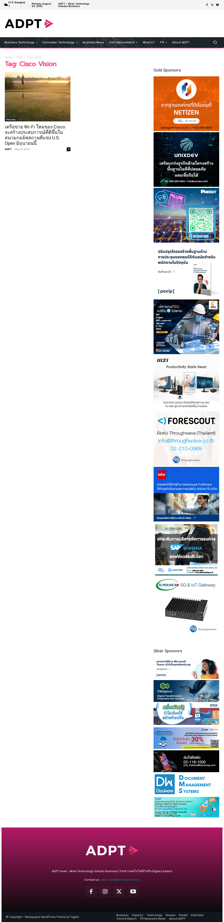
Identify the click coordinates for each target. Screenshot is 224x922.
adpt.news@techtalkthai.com (120, 879)
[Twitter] (212, 5)
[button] (215, 42)
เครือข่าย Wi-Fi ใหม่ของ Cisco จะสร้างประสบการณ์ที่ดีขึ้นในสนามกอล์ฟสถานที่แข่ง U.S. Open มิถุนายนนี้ (35, 135)
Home (8, 57)
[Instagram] (105, 891)
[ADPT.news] (29, 23)
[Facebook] (207, 5)
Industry (11, 119)
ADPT (8, 149)
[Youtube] (217, 5)
